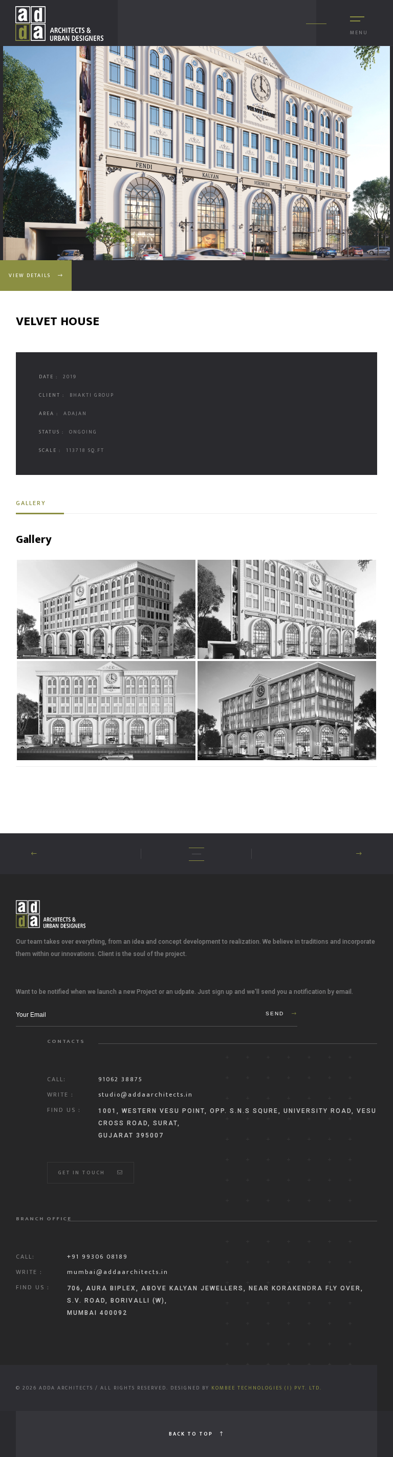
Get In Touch (82, 1173)
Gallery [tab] (31, 503)
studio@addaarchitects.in (145, 1094)
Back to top (192, 1434)
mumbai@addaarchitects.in (117, 1272)
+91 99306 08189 (97, 1256)
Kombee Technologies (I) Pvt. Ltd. (266, 1388)
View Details (31, 275)
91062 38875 (120, 1079)
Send (276, 1013)
